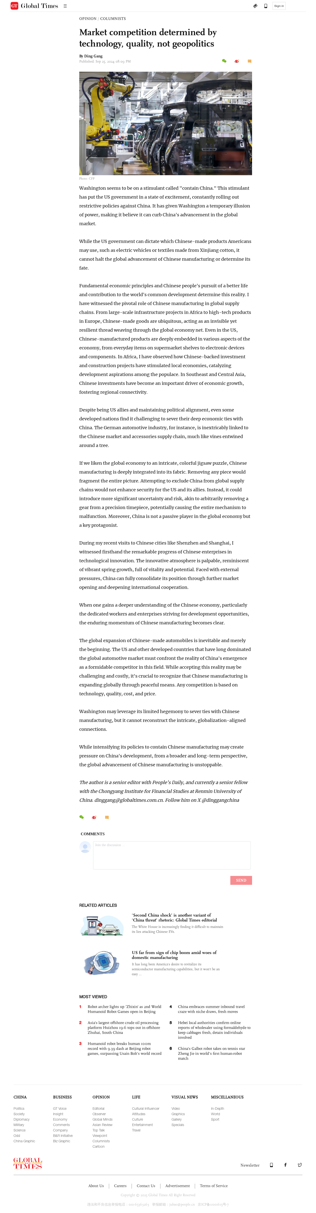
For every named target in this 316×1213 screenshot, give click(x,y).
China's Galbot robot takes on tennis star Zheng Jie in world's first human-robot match (211, 1053)
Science (19, 1130)
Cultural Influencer (145, 1108)
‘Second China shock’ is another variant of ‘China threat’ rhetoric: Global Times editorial (174, 917)
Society (19, 1114)
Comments (61, 1125)
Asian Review (102, 1125)
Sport (215, 1119)
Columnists (101, 1141)
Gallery (176, 1119)
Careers (120, 1185)
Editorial (98, 1108)
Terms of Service (214, 1185)
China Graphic (24, 1141)
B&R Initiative (63, 1135)
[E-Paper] (255, 6)
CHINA (20, 1097)
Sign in (279, 6)
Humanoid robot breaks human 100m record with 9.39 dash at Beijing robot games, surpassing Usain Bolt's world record (125, 1048)
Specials (178, 1125)
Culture (137, 1119)
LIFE (136, 1097)
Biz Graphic (61, 1141)
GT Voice (59, 1108)
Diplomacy (21, 1119)
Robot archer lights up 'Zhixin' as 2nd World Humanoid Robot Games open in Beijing (124, 1009)
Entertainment (142, 1125)
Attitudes (138, 1114)
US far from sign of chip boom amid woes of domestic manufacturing (174, 955)
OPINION (88, 18)
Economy (60, 1119)
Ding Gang (93, 56)
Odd (17, 1135)
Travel (136, 1130)
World (215, 1114)
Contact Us (146, 1185)
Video (176, 1108)
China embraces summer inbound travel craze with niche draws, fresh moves (211, 1009)
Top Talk (99, 1130)
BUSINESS (62, 1097)
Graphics (178, 1114)
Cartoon (99, 1146)
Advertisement (177, 1185)
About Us (96, 1185)
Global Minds (103, 1119)
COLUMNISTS (113, 18)
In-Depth (217, 1108)
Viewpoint (100, 1135)
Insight (58, 1114)
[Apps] (263, 6)
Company (60, 1130)
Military (19, 1125)
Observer (99, 1114)
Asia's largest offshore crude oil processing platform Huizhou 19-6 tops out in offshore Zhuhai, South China (124, 1027)
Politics (19, 1108)
